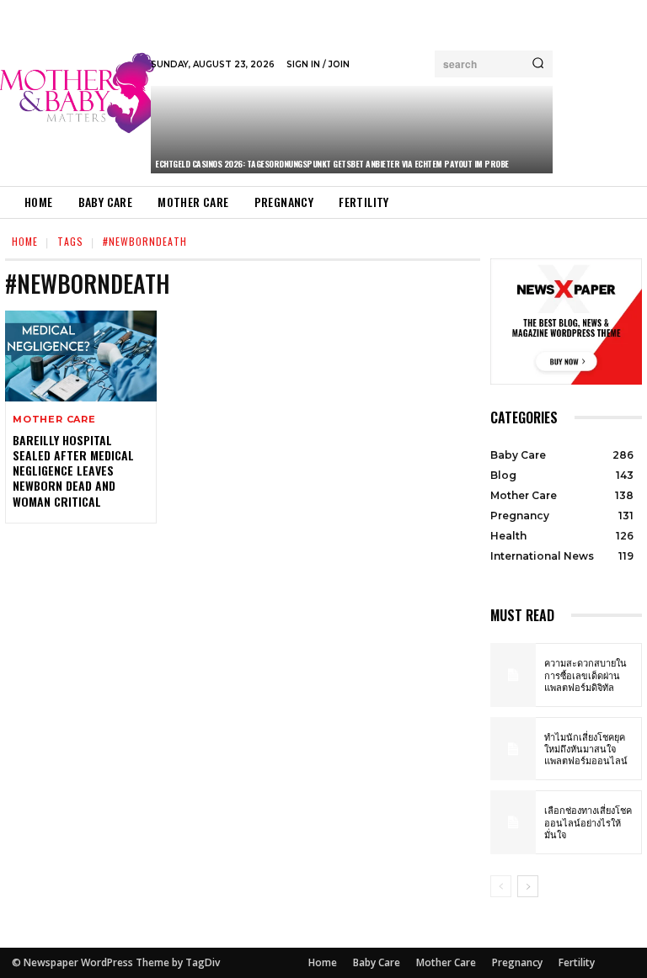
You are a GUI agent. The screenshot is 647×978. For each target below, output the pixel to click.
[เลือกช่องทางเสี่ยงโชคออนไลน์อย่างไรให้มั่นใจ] (513, 822)
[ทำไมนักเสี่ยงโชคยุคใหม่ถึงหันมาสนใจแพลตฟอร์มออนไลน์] (513, 749)
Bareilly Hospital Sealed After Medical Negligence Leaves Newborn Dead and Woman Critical (73, 470)
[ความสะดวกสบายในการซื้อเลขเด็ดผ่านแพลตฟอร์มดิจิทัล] (513, 675)
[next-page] (527, 886)
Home (25, 241)
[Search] (538, 63)
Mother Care (54, 419)
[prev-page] (500, 886)
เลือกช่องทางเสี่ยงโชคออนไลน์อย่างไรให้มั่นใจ (588, 822)
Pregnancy (517, 962)
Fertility (577, 962)
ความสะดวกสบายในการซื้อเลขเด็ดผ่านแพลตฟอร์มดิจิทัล (585, 675)
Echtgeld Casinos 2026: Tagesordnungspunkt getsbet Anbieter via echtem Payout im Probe (332, 163)
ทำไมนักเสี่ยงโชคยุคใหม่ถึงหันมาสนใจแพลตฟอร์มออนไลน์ (586, 749)
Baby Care (376, 962)
